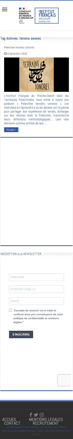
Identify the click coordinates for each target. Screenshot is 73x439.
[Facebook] (31, 415)
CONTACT (12, 423)
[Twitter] (36, 415)
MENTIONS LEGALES (46, 419)
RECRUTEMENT (46, 423)
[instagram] (41, 415)
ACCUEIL (10, 419)
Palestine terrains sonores (19, 47)
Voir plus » (11, 129)
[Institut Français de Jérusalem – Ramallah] (36, 15)
